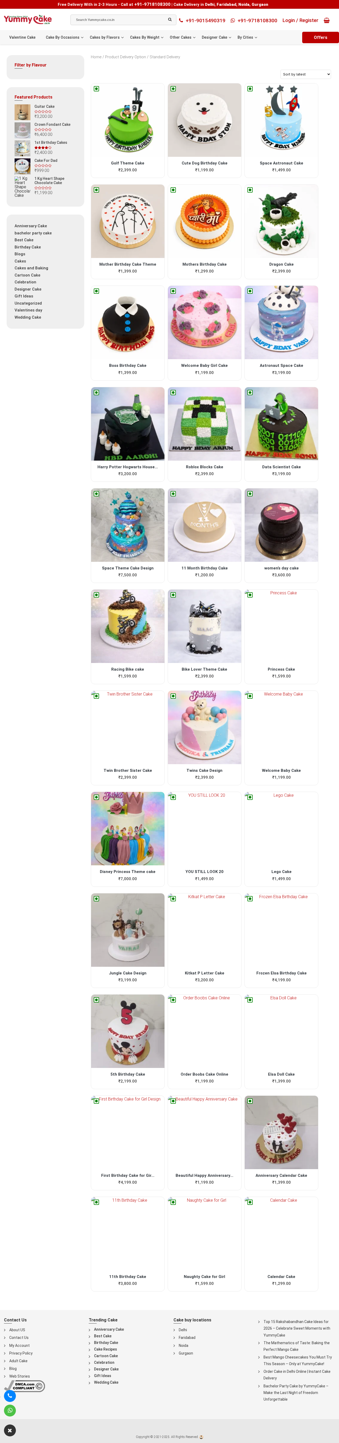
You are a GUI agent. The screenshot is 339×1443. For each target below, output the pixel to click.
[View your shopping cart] (328, 20)
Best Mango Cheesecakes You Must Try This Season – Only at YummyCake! (298, 1360)
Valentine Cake (22, 37)
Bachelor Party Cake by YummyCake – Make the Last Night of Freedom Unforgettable (296, 1392)
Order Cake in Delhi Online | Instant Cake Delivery (297, 1374)
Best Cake (24, 240)
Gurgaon (186, 1353)
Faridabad (187, 1337)
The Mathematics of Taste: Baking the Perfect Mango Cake (297, 1346)
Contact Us (19, 1337)
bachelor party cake (33, 233)
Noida (183, 1345)
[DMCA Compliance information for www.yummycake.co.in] (24, 1385)
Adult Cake (18, 1361)
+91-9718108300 (152, 4)
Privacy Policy (21, 1353)
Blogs (20, 254)
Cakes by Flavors (105, 37)
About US (17, 1330)
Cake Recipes (105, 1349)
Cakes (20, 261)
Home (96, 57)
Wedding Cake (28, 317)
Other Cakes (180, 37)
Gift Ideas (24, 296)
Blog (13, 1368)
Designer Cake (214, 37)
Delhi (183, 1330)
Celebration (25, 282)
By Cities (245, 37)
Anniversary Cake (31, 226)
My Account (19, 1345)
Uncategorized (28, 303)
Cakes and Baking (31, 268)
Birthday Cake (28, 247)
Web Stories (19, 1376)
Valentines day (28, 310)
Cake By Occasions (62, 37)
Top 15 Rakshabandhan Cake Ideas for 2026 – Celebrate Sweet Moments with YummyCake (297, 1328)
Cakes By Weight (144, 37)
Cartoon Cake (27, 275)
